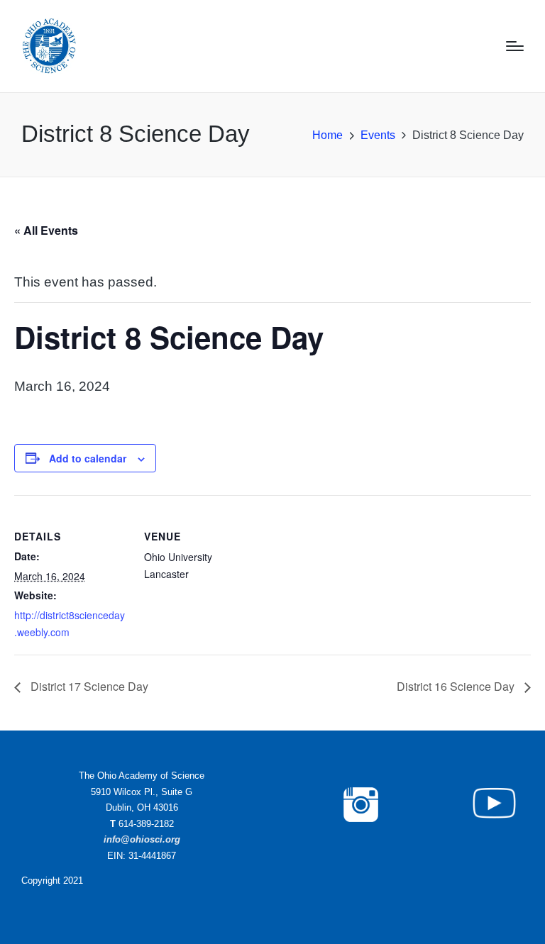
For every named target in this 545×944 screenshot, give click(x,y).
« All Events (46, 230)
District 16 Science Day (457, 686)
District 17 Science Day (88, 686)
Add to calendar (87, 458)
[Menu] (515, 46)
